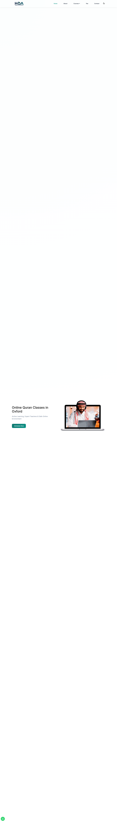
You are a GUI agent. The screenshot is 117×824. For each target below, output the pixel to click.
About (65, 3)
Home (55, 3)
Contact (96, 3)
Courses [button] (76, 3)
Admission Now (19, 426)
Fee (87, 3)
